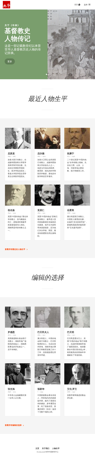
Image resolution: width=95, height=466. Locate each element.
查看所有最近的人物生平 (15, 249)
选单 (86, 4)
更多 (9, 61)
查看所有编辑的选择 (13, 425)
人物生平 (56, 448)
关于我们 (45, 448)
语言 (76, 4)
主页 (37, 448)
